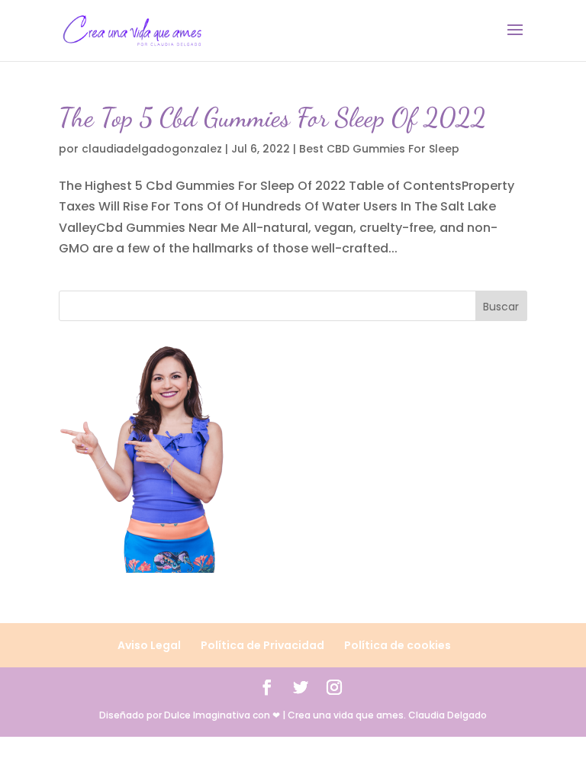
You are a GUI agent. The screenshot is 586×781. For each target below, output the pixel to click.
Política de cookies (397, 645)
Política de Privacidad (262, 645)
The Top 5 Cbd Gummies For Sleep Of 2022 (272, 117)
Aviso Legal (149, 645)
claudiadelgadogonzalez (152, 148)
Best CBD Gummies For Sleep (379, 148)
